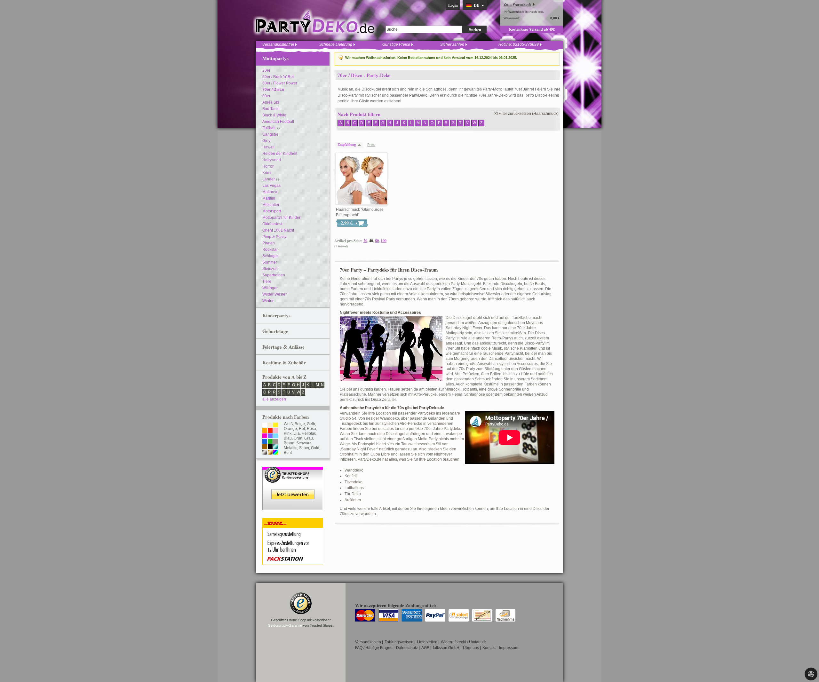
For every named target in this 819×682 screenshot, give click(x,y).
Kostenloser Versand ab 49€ (532, 29)
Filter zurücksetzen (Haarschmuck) (528, 113)
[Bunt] (275, 452)
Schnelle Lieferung (335, 44)
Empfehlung (347, 144)
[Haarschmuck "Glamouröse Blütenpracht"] (361, 179)
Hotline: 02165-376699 (518, 44)
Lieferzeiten (427, 642)
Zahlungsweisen (399, 642)
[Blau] (264, 442)
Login (453, 5)
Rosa (311, 428)
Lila (296, 433)
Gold (315, 448)
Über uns (471, 648)
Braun (289, 443)
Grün (298, 438)
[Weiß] (264, 425)
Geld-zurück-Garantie (285, 625)
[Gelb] (275, 425)
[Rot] (270, 431)
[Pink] (264, 436)
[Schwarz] (270, 447)
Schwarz (303, 443)
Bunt (288, 452)
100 (383, 240)
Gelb (311, 424)
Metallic (290, 448)
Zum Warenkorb (517, 4)
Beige (300, 424)
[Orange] (264, 431)
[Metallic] (275, 447)
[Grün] (270, 442)
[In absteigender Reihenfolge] (361, 144)
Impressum (508, 648)
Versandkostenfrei (278, 44)
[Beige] (270, 425)
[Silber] (264, 452)
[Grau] (275, 442)
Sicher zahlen (452, 44)
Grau (308, 438)
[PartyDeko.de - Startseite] (315, 22)
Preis (371, 145)
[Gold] (270, 452)
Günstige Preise (396, 44)
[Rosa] (275, 431)
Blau (288, 438)
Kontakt (489, 648)
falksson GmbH (446, 648)
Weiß (288, 424)
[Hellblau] (275, 436)
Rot (302, 428)
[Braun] (264, 447)
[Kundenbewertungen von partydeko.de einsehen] (292, 469)
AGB (425, 648)
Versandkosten (368, 642)
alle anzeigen (274, 399)
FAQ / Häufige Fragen (374, 648)
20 (365, 240)
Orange (290, 428)
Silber (304, 448)
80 (377, 240)
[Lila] (270, 436)
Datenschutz (407, 648)
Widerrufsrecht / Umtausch (464, 642)
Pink (287, 433)
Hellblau (309, 433)
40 (371, 240)
